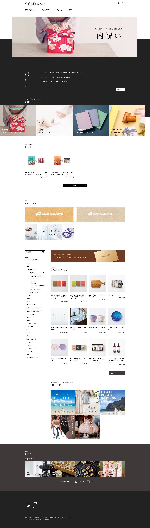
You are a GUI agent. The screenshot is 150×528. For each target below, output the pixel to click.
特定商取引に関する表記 (54, 517)
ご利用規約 (36, 517)
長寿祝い (29, 320)
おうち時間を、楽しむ (32, 358)
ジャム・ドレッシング (32, 348)
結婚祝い (29, 298)
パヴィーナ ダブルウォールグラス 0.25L (78, 328)
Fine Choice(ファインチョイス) (37, 276)
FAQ (92, 481)
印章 (28, 266)
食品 (28, 354)
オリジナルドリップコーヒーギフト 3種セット (78, 359)
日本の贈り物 (33, 283)
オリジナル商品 (30, 314)
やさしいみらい (33, 281)
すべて (28, 263)
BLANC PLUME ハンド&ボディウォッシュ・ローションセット (116, 360)
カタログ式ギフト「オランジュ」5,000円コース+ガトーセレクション (62, 173)
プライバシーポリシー (65, 517)
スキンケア (29, 333)
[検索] (43, 252)
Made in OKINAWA (31, 339)
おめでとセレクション (35, 289)
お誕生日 (29, 317)
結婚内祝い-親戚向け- (32, 305)
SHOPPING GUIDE (65, 481)
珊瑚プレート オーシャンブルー (116, 328)
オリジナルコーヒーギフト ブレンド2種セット (97, 359)
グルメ (28, 336)
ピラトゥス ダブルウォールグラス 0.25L (59, 328)
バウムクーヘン (30, 345)
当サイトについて (28, 517)
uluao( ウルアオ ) (34, 278)
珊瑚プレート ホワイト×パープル (59, 359)
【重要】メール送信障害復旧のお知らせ (60, 77)
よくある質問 (70, 9)
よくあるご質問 (44, 517)
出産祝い (29, 295)
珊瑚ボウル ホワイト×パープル (97, 328)
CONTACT (81, 481)
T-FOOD (29, 342)
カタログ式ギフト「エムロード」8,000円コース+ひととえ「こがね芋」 (36, 173)
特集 (57, 9)
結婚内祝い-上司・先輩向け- (34, 308)
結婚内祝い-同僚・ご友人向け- (34, 311)
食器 (28, 329)
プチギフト (29, 351)
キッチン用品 (30, 326)
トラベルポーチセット (114, 295)
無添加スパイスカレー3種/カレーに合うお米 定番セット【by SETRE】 (59, 296)
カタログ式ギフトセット (33, 292)
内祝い (28, 301)
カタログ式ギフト (31, 270)
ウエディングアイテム (32, 323)
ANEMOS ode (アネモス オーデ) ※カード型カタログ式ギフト (38, 273)
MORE (118, 89)
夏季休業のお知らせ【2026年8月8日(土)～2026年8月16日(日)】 (66, 73)
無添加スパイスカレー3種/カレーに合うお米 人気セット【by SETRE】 (78, 296)
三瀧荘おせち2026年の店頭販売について (60, 81)
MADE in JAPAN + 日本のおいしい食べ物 (38, 286)
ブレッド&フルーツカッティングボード (97, 296)
